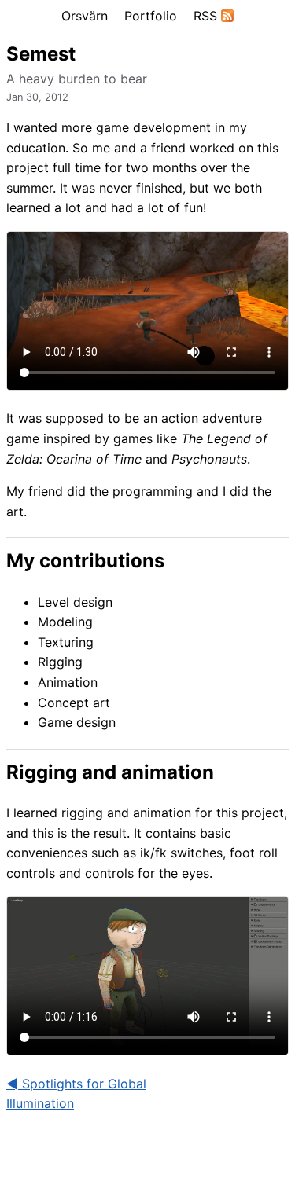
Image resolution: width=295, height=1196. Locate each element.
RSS (207, 16)
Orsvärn (84, 16)
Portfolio (150, 16)
